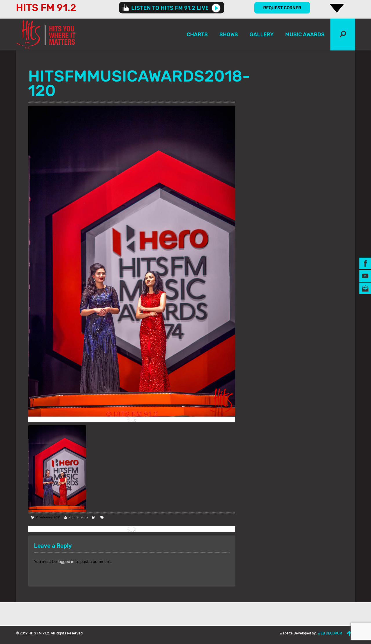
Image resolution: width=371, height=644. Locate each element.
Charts (197, 34)
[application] (171, 8)
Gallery (262, 34)
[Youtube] (365, 275)
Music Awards (305, 34)
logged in (66, 561)
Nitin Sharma (78, 517)
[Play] (216, 8)
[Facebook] (365, 263)
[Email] (365, 288)
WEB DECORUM (330, 633)
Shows (228, 34)
